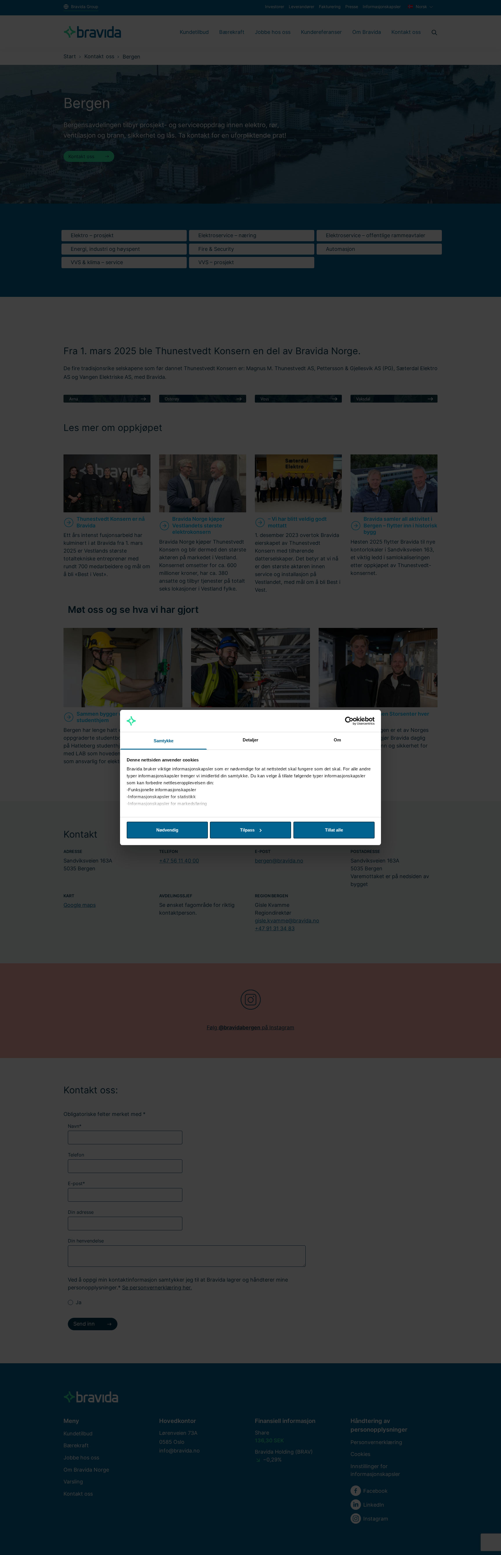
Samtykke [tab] (164, 740)
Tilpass (247, 829)
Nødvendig (167, 829)
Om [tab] (337, 739)
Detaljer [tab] (251, 739)
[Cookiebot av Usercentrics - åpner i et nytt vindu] (349, 721)
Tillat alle (334, 829)
